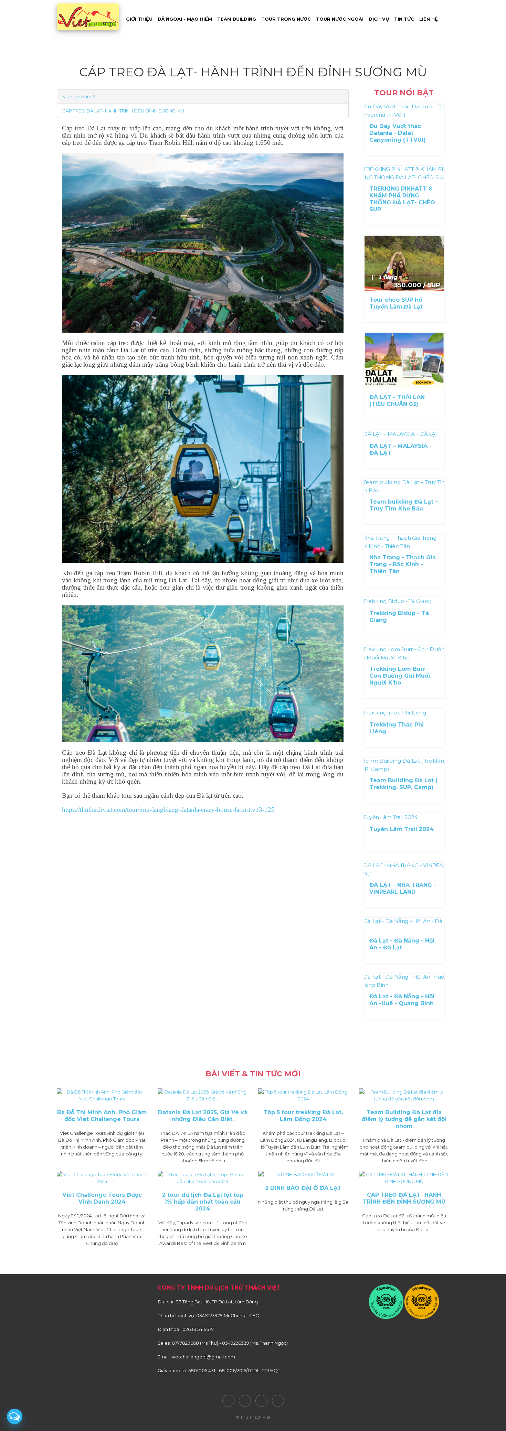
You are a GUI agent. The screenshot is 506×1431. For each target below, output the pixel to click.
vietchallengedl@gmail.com (203, 1356)
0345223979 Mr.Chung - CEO (228, 1315)
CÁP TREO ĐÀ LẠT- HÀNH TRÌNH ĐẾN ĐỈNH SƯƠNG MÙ (123, 111)
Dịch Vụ (379, 19)
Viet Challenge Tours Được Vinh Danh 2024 (102, 1198)
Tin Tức (404, 19)
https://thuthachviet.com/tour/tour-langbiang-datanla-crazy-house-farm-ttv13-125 (168, 809)
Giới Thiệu (139, 19)
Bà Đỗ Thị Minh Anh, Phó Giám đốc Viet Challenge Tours (102, 1115)
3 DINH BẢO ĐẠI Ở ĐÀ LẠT (303, 1188)
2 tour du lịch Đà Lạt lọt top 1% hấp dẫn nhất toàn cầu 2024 (202, 1202)
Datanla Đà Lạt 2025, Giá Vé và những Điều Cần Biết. (202, 1115)
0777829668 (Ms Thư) (195, 1343)
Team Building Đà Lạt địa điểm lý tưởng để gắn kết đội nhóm (404, 1119)
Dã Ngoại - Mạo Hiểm (185, 19)
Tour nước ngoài (339, 19)
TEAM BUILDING (236, 19)
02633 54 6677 (198, 1329)
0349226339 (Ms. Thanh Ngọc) (255, 1343)
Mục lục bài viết (79, 96)
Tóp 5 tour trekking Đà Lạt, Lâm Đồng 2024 (303, 1115)
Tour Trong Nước (286, 19)
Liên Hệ (428, 19)
